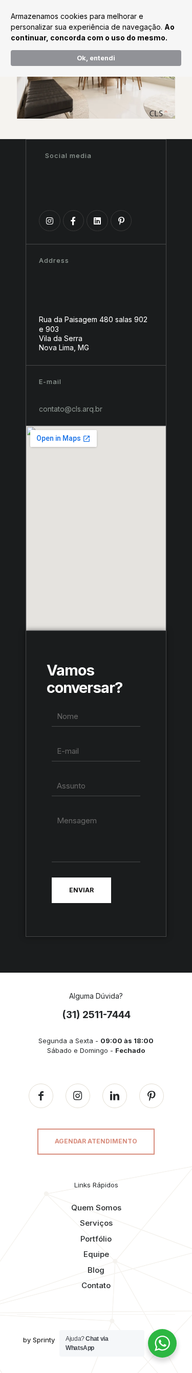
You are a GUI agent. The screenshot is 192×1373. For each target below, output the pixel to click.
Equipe (96, 1254)
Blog (96, 1270)
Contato (96, 1285)
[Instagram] (49, 221)
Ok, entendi (96, 58)
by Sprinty (39, 1340)
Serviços (96, 1223)
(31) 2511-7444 (96, 1015)
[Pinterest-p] (121, 221)
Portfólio (96, 1239)
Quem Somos (96, 1207)
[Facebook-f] (73, 221)
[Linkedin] (97, 221)
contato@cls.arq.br (70, 408)
